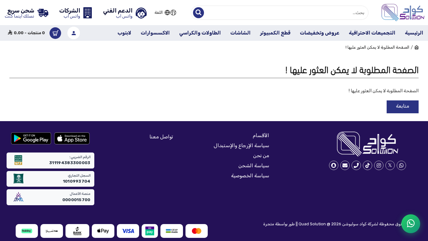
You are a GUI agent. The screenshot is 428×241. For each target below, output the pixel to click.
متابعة (402, 106)
